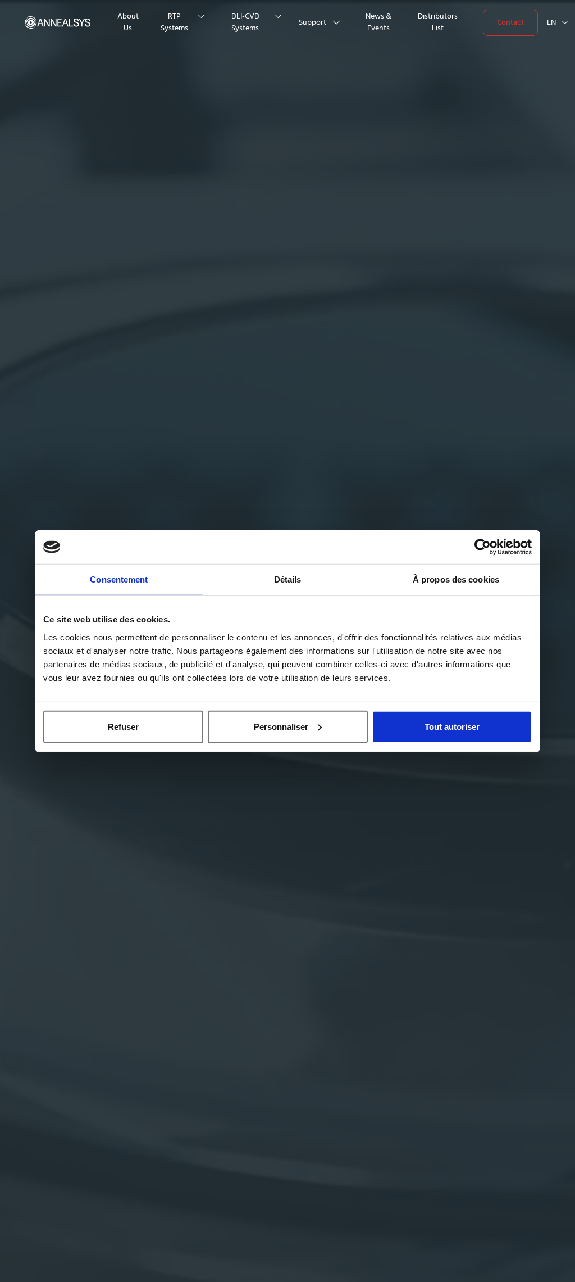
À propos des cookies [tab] (456, 579)
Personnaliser (281, 726)
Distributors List (438, 22)
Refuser (123, 726)
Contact (510, 22)
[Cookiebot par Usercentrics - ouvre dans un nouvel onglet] (482, 547)
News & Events (378, 22)
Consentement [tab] (119, 579)
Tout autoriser (452, 726)
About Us (128, 22)
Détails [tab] (288, 579)
